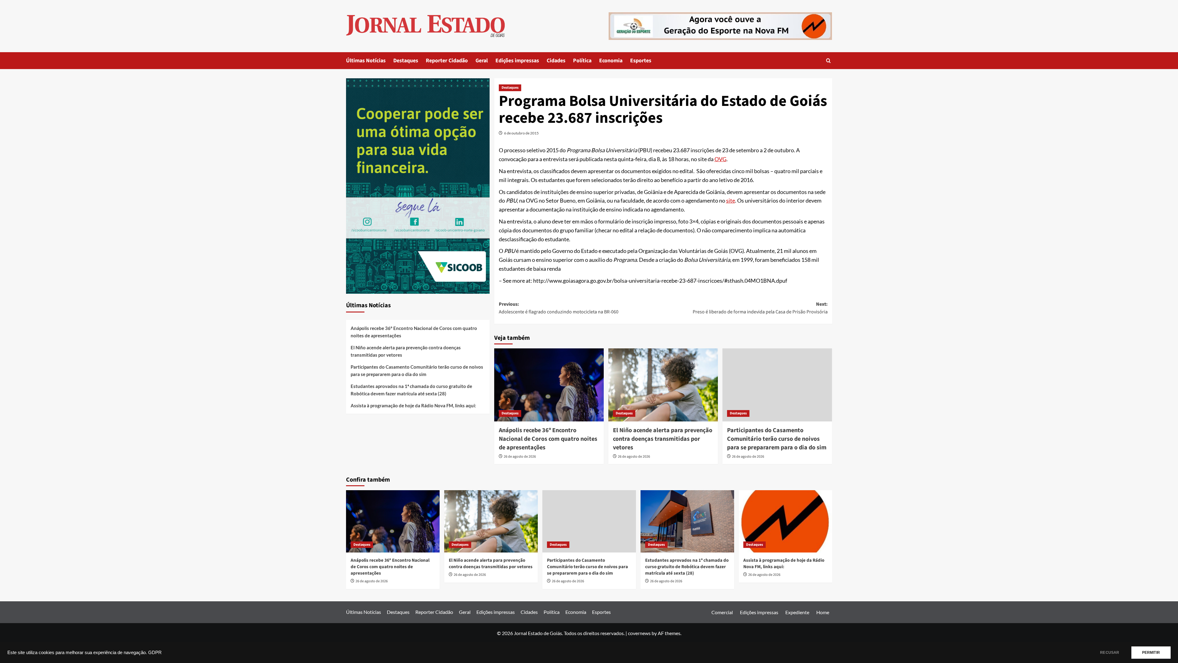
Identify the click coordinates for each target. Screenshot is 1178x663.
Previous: (558, 308)
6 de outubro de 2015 (521, 133)
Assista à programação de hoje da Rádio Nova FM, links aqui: (413, 405)
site (730, 200)
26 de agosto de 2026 (520, 456)
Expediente (797, 612)
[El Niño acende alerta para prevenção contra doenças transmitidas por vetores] (663, 384)
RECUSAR (1109, 652)
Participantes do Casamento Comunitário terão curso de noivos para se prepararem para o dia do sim (776, 439)
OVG (720, 159)
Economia (610, 60)
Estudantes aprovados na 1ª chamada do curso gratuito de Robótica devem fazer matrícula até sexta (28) (411, 389)
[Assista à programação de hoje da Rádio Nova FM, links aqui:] (785, 521)
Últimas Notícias (366, 60)
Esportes (640, 60)
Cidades (556, 60)
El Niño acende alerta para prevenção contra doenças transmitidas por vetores (662, 439)
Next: (760, 308)
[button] (828, 60)
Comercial (722, 612)
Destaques (405, 60)
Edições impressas (517, 60)
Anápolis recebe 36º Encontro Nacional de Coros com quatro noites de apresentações (548, 439)
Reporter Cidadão (447, 60)
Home (822, 612)
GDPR (155, 652)
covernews (639, 633)
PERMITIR (1151, 652)
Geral (481, 60)
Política (582, 60)
